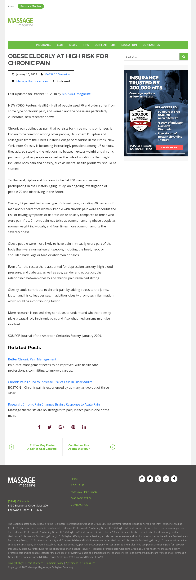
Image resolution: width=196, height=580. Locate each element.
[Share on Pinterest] (73, 427)
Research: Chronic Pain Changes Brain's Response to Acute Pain (54, 404)
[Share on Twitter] (50, 427)
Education (129, 45)
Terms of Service (34, 563)
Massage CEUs (81, 498)
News (73, 45)
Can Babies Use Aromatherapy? (79, 446)
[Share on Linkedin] (84, 427)
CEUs (60, 45)
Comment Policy (54, 563)
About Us (77, 485)
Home (75, 479)
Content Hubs (105, 45)
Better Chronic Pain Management (32, 359)
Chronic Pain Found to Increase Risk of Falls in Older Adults (50, 382)
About (11, 6)
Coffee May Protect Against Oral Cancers (42, 446)
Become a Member (30, 6)
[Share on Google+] (61, 427)
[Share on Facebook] (39, 427)
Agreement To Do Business (80, 563)
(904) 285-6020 (19, 501)
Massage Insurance (85, 492)
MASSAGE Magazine (57, 74)
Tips (86, 45)
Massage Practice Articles (32, 81)
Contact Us (151, 45)
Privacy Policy (15, 563)
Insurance (43, 45)
